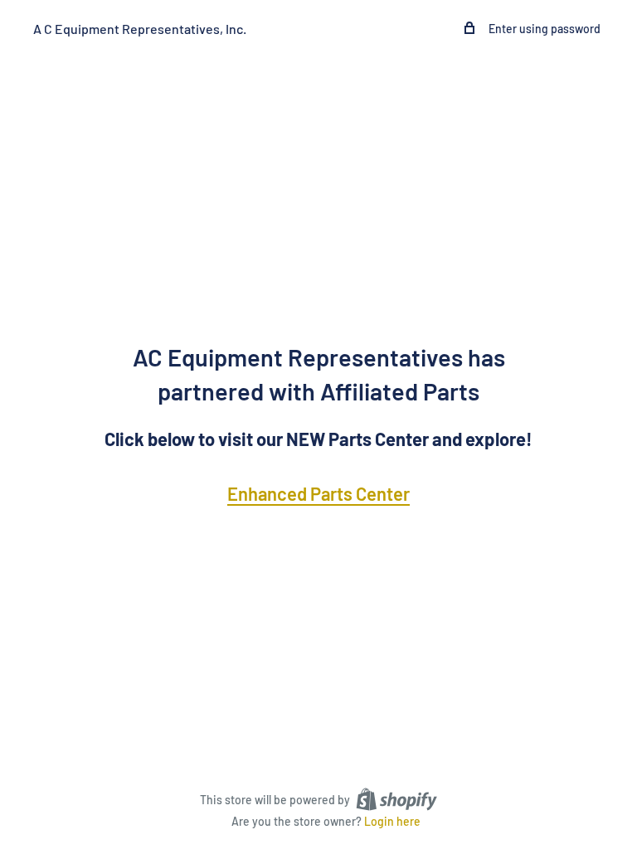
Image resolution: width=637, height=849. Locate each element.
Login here (392, 821)
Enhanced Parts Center (318, 493)
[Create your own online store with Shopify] (396, 798)
